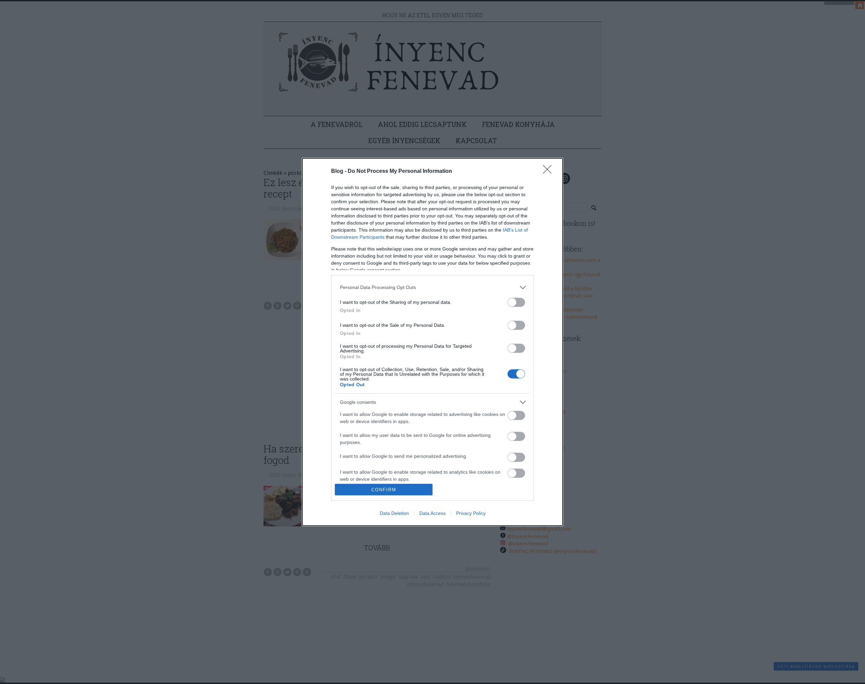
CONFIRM (383, 489)
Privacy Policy (471, 513)
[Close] (549, 171)
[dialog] (432, 342)
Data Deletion (394, 513)
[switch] (516, 302)
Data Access (432, 513)
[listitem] (432, 287)
